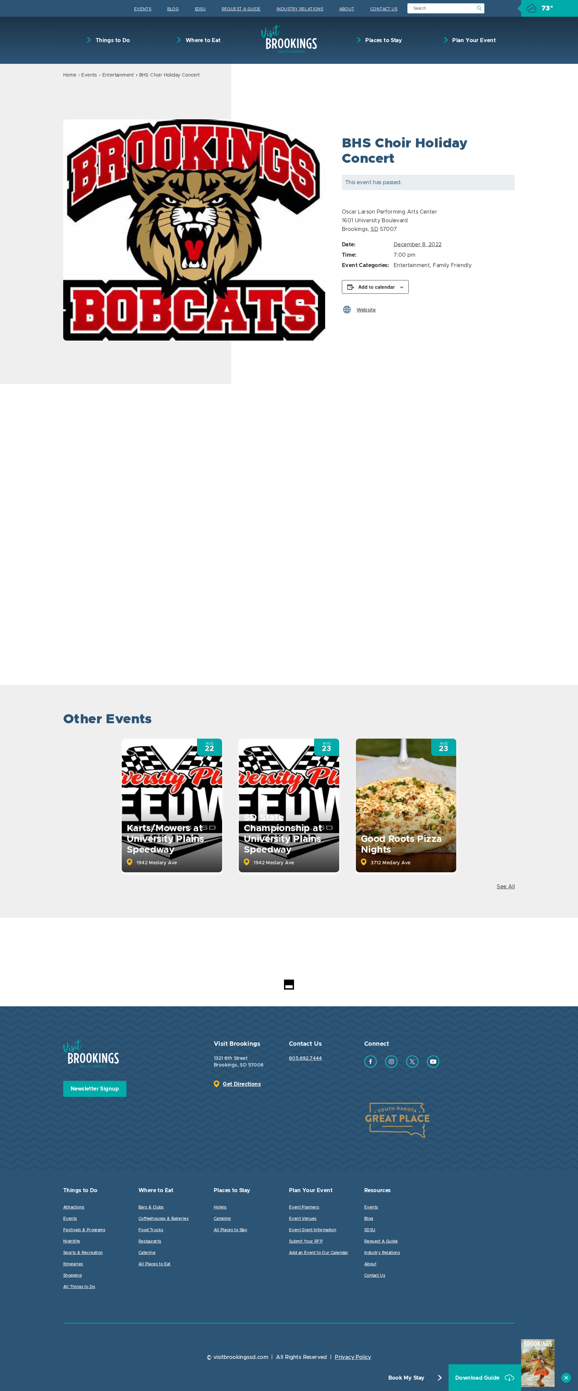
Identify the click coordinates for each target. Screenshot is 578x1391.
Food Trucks (150, 1230)
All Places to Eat (154, 1264)
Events (142, 9)
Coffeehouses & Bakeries (163, 1219)
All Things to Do (79, 1287)
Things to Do (112, 40)
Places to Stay (383, 40)
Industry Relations (300, 9)
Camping (222, 1219)
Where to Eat (202, 40)
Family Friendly (452, 265)
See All (506, 886)
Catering (146, 1253)
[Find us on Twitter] (412, 1066)
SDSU (200, 9)
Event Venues (303, 1219)
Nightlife (71, 1241)
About (347, 9)
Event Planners (304, 1207)
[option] (194, 230)
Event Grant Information (312, 1230)
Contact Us (383, 9)
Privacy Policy (353, 1357)
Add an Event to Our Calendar (318, 1253)
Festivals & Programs (84, 1230)
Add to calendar (376, 286)
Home (70, 75)
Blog (173, 9)
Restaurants (149, 1241)
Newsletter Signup (95, 1089)
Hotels (220, 1207)
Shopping (72, 1275)
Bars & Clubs (151, 1207)
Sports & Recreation (83, 1253)
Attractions (73, 1207)
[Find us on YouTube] (433, 1066)
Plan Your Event (473, 40)
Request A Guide (241, 9)
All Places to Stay (230, 1230)
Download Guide (478, 1378)
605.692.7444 (305, 1058)
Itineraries (73, 1264)
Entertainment (118, 75)
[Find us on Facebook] (370, 1066)
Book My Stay (406, 1378)
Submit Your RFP (306, 1241)
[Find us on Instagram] (391, 1066)
